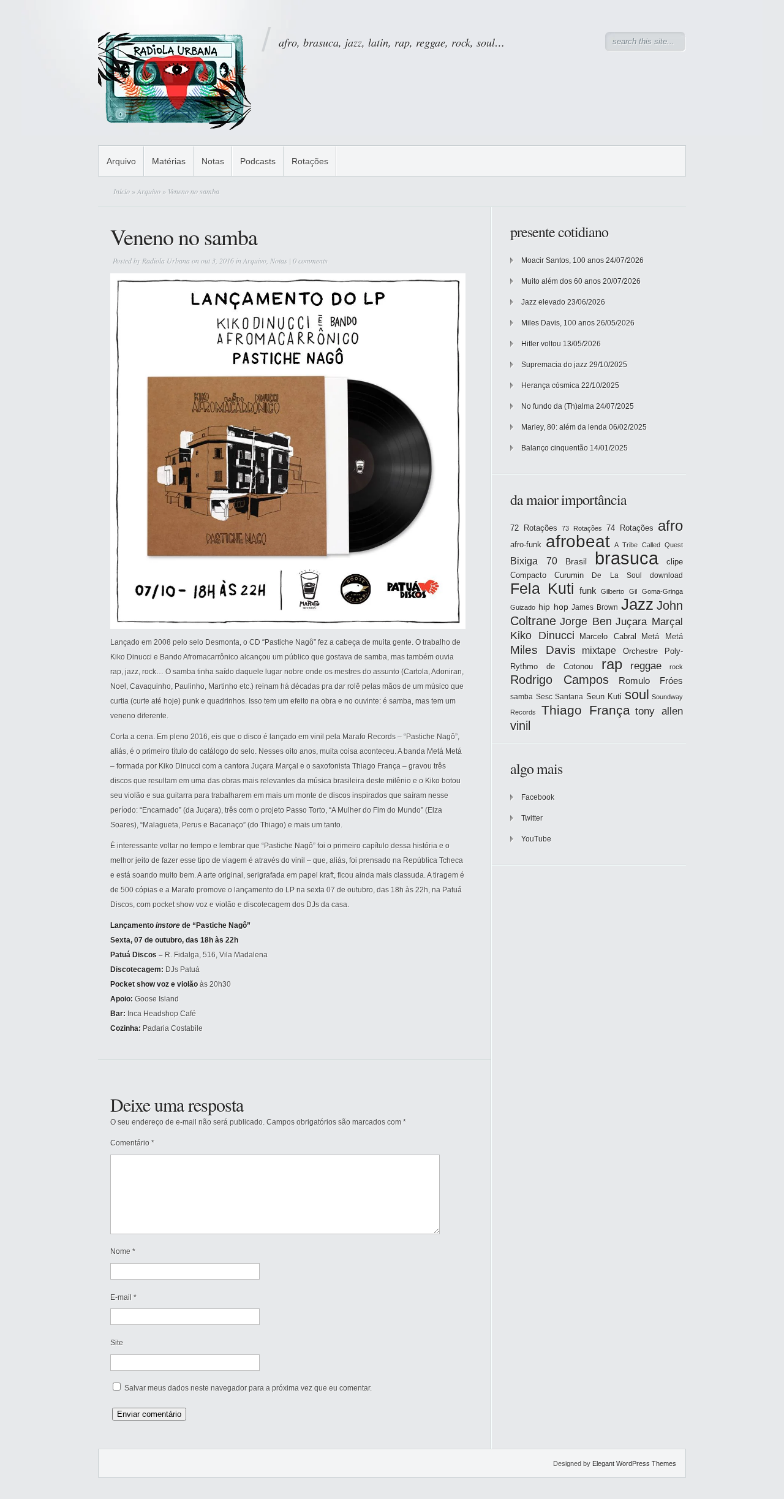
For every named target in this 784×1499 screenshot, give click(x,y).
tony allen (659, 711)
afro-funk (525, 544)
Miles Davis (543, 649)
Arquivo (121, 161)
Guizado (522, 607)
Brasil (576, 561)
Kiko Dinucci (542, 635)
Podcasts (258, 161)
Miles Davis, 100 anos (558, 323)
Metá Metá (662, 636)
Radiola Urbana (166, 260)
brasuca (626, 558)
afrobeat (578, 541)
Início (121, 191)
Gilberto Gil (619, 591)
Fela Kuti (542, 588)
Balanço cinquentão (554, 448)
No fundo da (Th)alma (557, 406)
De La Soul (616, 575)
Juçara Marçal (649, 622)
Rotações (310, 161)
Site (116, 1342)
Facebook (537, 797)
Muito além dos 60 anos (561, 281)
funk (588, 591)
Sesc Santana (560, 697)
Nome (122, 1251)
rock (676, 666)
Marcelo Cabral (607, 636)
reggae (646, 666)
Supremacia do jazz (554, 364)
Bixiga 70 (533, 560)
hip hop (553, 607)
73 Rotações (582, 528)
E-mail (123, 1297)
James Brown (594, 607)
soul (637, 694)
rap (611, 664)
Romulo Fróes (651, 681)
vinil (520, 725)
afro (670, 525)
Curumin (569, 575)
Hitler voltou (541, 344)
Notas (213, 161)
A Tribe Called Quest (648, 544)
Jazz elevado (543, 302)
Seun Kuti (604, 696)
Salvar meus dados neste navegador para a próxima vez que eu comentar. (248, 1388)
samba (521, 697)
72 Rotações (533, 528)
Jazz (637, 604)
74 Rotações (630, 528)
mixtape (599, 650)
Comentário (132, 1143)
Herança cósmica (550, 385)
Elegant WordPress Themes (634, 1463)
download (666, 575)
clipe (674, 561)
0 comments (310, 260)
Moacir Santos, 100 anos (562, 260)
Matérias (169, 161)
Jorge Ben (586, 621)
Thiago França (585, 710)
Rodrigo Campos (559, 679)
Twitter (532, 818)
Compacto (528, 575)
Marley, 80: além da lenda (564, 427)
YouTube (536, 839)
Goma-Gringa (662, 591)
